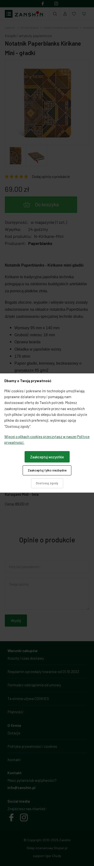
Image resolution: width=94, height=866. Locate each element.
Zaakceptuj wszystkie (47, 457)
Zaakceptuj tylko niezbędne (47, 470)
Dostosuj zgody (47, 483)
